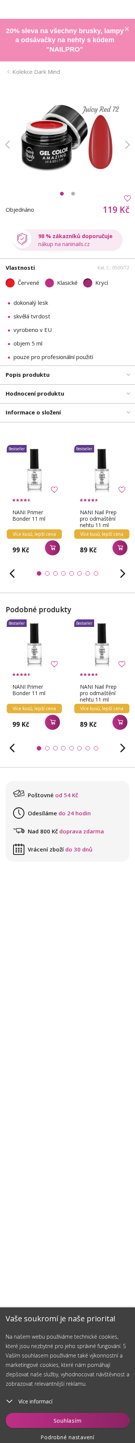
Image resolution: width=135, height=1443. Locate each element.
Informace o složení (33, 412)
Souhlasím (68, 1420)
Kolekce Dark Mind (36, 71)
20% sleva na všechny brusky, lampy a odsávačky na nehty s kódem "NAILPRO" (65, 40)
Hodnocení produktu (35, 393)
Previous (7, 144)
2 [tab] (73, 193)
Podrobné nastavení (67, 1437)
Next (127, 144)
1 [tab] (62, 193)
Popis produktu (28, 374)
